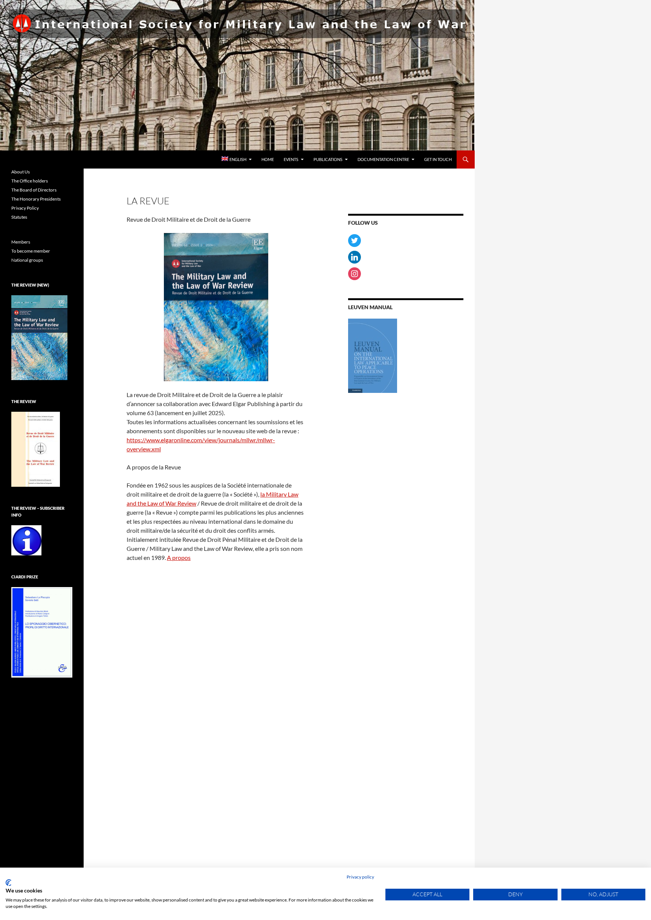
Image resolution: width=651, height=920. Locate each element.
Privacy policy (360, 877)
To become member (30, 251)
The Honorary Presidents (36, 199)
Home (267, 159)
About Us (20, 172)
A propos (179, 557)
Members (20, 242)
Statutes (19, 217)
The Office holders (29, 181)
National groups (27, 260)
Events (291, 159)
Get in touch (438, 159)
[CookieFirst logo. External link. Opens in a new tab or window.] (8, 882)
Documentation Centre (383, 159)
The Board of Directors (34, 190)
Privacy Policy (25, 208)
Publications (327, 159)
